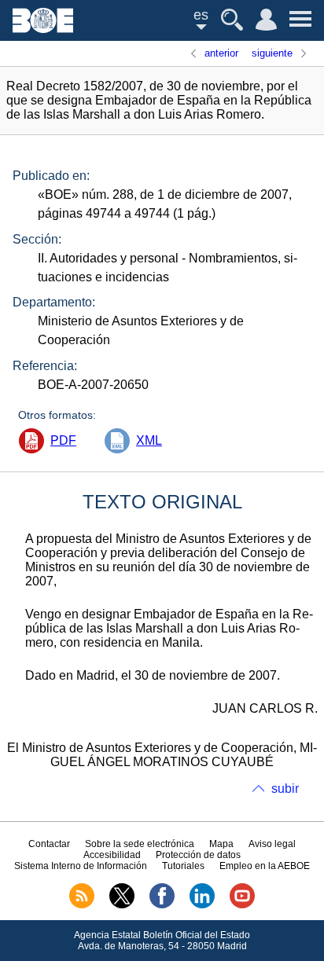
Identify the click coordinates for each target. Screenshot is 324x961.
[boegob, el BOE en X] (121, 905)
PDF (63, 440)
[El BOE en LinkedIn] (202, 905)
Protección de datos (198, 854)
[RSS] (81, 905)
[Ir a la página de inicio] (43, 28)
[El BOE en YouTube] (242, 905)
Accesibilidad (112, 854)
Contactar (49, 843)
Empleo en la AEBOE (264, 865)
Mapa (221, 843)
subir (285, 788)
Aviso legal (272, 843)
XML (149, 440)
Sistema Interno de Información (80, 865)
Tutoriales (183, 865)
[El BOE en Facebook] (162, 905)
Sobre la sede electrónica (139, 843)
